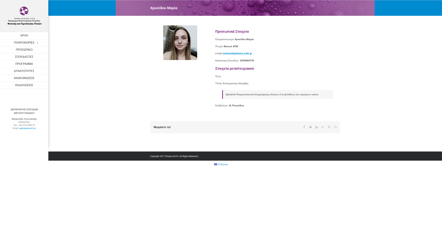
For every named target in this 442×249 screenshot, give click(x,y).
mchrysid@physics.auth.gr (237, 53)
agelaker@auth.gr (27, 128)
